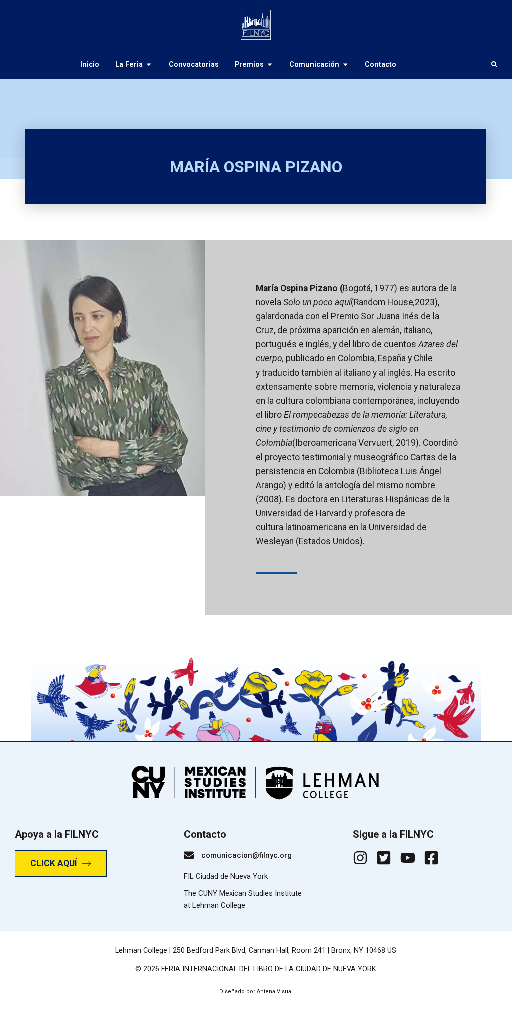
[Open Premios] (270, 64)
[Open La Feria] (149, 64)
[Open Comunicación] (345, 64)
